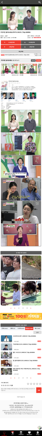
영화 (12, 328)
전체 (5, 328)
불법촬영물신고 (19, 407)
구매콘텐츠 (21, 434)
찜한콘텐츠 (29, 434)
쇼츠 (13, 434)
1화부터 (33, 60)
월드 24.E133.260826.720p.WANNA (24, 352)
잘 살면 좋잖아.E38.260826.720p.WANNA (25, 360)
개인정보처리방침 (19, 405)
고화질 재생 (11, 47)
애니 (37, 328)
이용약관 (11, 405)
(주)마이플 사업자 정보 (20, 403)
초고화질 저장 (32, 42)
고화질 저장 (31, 47)
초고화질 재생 (11, 42)
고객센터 (12, 407)
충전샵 (37, 434)
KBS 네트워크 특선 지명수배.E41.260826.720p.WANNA (26, 369)
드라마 (21, 328)
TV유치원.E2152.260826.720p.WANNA (24, 344)
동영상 (29, 328)
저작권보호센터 (28, 407)
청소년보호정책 (29, 405)
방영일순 (38, 60)
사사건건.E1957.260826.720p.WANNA (24, 336)
